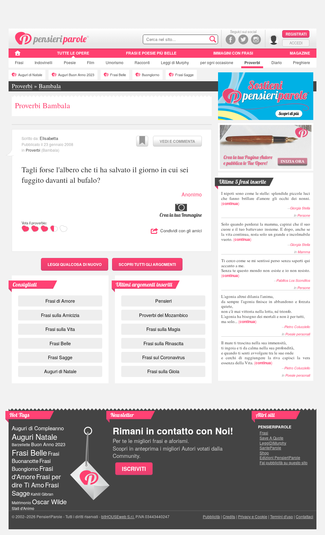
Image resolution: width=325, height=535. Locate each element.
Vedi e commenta (177, 141)
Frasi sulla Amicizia (60, 315)
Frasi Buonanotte (35, 457)
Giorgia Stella (300, 208)
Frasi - (52, 37)
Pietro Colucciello (297, 326)
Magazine (300, 53)
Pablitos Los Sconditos (293, 280)
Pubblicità (211, 516)
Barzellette (21, 444)
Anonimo (192, 194)
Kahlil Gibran (42, 494)
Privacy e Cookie (252, 516)
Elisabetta (49, 138)
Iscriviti (134, 468)
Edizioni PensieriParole (280, 457)
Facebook (230, 39)
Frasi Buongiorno (31, 464)
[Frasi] (17, 55)
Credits (229, 516)
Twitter (243, 39)
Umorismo (114, 62)
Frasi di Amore (60, 300)
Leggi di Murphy (175, 62)
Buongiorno (150, 74)
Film (90, 62)
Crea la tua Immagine (181, 215)
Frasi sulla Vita (60, 329)
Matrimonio (21, 502)
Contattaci (304, 516)
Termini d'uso (281, 516)
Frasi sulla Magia (163, 329)
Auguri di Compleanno (38, 428)
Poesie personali (297, 334)
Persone (303, 215)
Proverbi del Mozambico (163, 315)
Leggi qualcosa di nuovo (75, 264)
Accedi (295, 42)
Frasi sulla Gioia (163, 371)
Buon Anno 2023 (48, 444)
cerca (200, 40)
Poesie (70, 62)
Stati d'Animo (23, 508)
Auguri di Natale (30, 74)
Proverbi (252, 62)
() (265, 198)
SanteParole (270, 447)
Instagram (256, 39)
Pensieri (163, 300)
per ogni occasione (216, 62)
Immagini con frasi (233, 53)
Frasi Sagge (184, 74)
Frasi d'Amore (32, 472)
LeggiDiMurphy (273, 443)
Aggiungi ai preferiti (142, 141)
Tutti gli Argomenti (147, 264)
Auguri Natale (34, 436)
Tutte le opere (73, 53)
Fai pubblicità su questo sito (284, 462)
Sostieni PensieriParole (265, 96)
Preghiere (301, 62)
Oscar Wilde (49, 501)
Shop (264, 452)
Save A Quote (271, 437)
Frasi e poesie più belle (151, 53)
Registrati (296, 33)
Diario (276, 62)
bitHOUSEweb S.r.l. (118, 516)
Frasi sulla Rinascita (163, 343)
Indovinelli (43, 62)
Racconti (142, 62)
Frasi (19, 62)
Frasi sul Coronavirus (163, 357)
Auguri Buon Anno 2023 (76, 74)
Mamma (304, 251)
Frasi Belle (118, 74)
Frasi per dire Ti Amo (36, 480)
